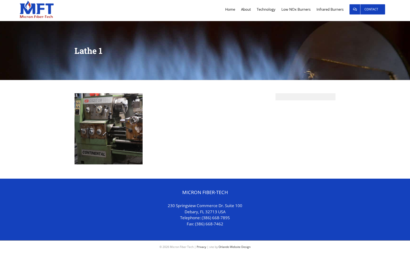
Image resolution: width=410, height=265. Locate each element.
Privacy (201, 247)
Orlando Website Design (235, 247)
